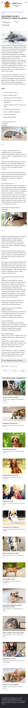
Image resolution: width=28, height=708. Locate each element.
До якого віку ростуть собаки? (11, 553)
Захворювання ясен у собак (10, 475)
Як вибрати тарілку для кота (10, 423)
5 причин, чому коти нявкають (11, 684)
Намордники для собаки (9, 658)
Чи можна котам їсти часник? (10, 397)
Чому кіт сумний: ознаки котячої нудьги (13, 632)
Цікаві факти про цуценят (9, 449)
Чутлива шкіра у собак (9, 579)
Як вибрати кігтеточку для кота (11, 527)
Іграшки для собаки (8, 501)
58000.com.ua (17, 3)
